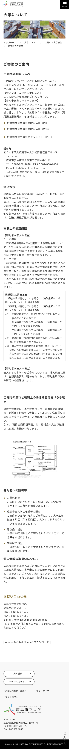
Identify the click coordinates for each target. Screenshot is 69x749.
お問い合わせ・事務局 (16, 690)
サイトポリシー (12, 696)
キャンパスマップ (18, 681)
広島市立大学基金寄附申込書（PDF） (29, 123)
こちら (7, 96)
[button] (65, 738)
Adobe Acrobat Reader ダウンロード (27, 642)
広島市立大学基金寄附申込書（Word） (29, 129)
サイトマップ (42, 690)
